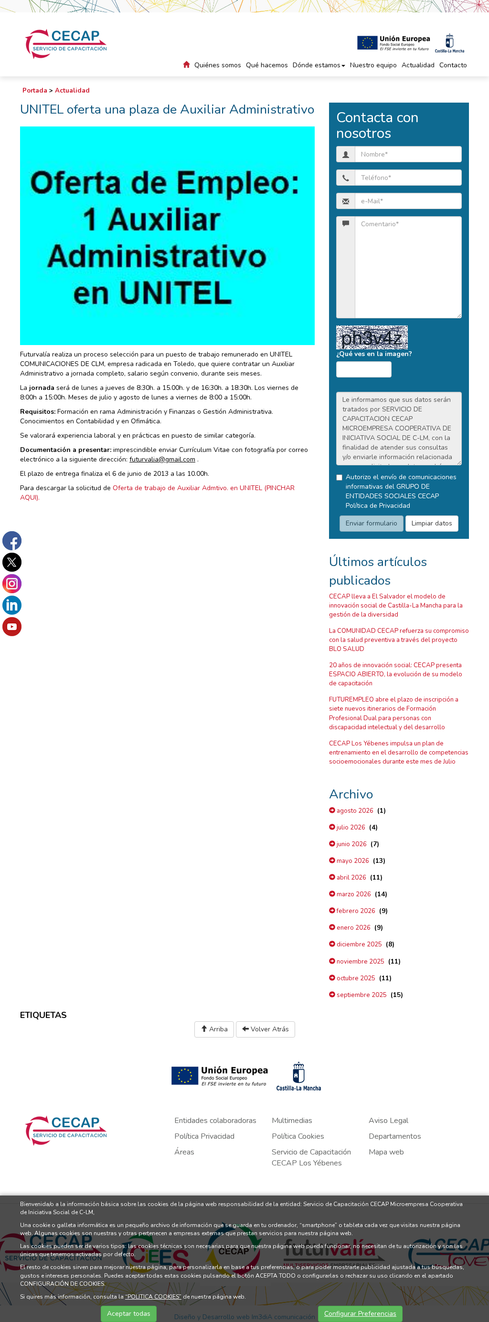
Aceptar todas (128, 1313)
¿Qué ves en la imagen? (374, 353)
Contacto (453, 65)
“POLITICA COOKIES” (153, 1297)
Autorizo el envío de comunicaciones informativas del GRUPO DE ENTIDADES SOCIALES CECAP (401, 491)
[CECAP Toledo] (66, 44)
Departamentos (395, 1136)
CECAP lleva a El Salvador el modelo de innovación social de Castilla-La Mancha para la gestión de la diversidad (396, 605)
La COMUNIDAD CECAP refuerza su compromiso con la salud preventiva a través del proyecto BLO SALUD (399, 640)
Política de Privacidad (378, 505)
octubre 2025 (355, 978)
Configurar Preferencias (360, 1313)
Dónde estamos (316, 65)
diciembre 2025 (358, 944)
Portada (34, 90)
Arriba (217, 1029)
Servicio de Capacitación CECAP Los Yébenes (311, 1157)
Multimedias (292, 1120)
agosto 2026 (354, 811)
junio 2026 (351, 844)
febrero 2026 (355, 911)
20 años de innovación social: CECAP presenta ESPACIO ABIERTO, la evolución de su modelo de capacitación (395, 674)
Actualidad (418, 65)
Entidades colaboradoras (215, 1120)
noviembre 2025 (359, 961)
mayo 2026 (352, 861)
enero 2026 (353, 927)
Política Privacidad (204, 1136)
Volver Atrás (269, 1029)
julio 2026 (350, 827)
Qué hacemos (267, 65)
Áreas (184, 1152)
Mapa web (386, 1152)
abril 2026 (350, 877)
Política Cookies (298, 1136)
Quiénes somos (217, 65)
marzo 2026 (353, 894)
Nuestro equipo (373, 65)
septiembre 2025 (361, 995)
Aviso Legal (388, 1120)
